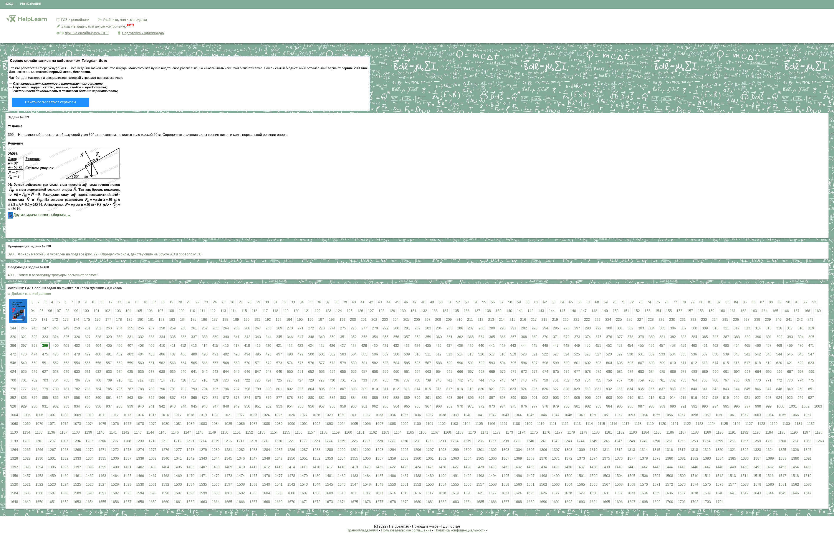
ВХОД (9, 3)
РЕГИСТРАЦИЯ (30, 3)
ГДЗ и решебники (75, 19)
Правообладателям (362, 530)
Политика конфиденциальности (459, 530)
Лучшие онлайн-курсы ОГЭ (87, 33)
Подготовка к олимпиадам (143, 33)
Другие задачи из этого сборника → (42, 215)
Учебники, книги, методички (125, 19)
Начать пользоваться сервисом (50, 102)
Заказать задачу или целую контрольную (94, 26)
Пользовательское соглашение (406, 530)
